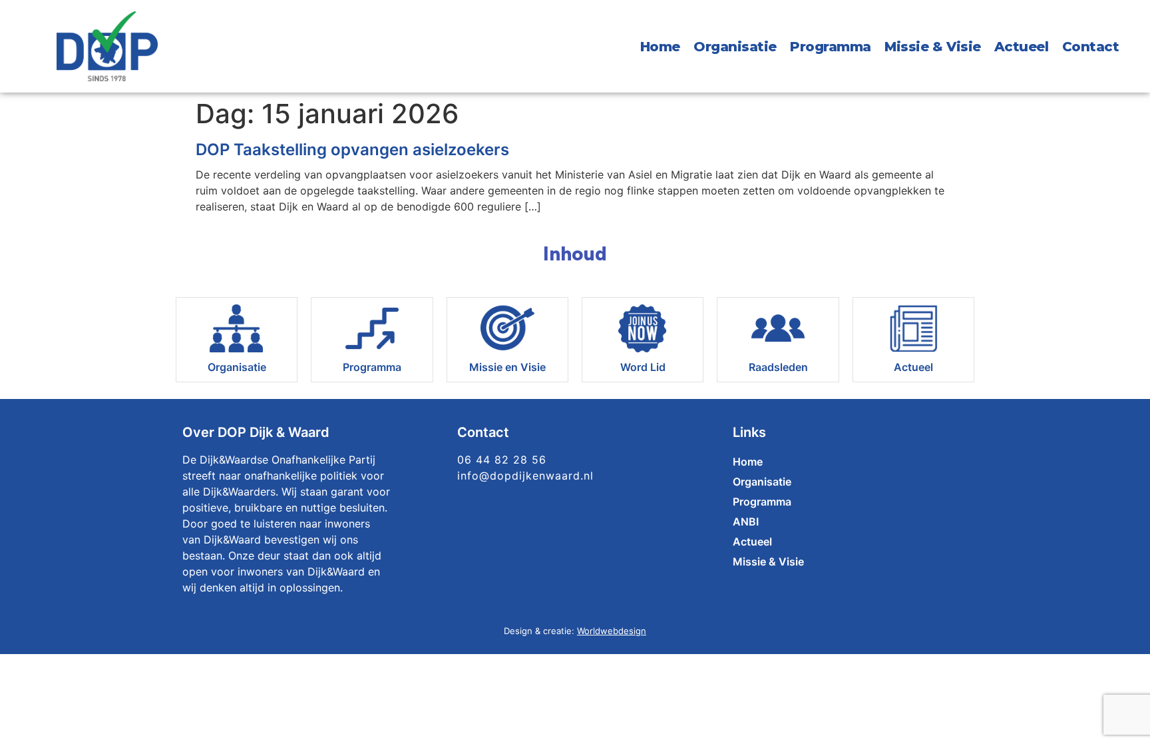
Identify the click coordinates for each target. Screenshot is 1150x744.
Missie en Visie (507, 367)
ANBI (746, 521)
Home (660, 47)
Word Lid (643, 367)
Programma (830, 47)
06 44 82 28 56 (501, 459)
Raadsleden (778, 367)
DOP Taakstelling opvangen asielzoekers (352, 149)
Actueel (1021, 47)
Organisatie (735, 47)
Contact (1090, 47)
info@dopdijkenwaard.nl (525, 475)
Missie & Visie (932, 47)
